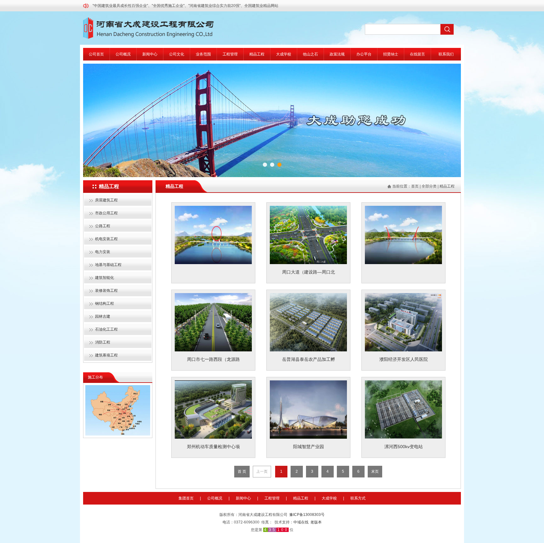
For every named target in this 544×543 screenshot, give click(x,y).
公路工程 (102, 226)
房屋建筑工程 (106, 200)
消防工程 (102, 342)
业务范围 (203, 54)
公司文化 (176, 54)
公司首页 (96, 54)
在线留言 (417, 54)
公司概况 (123, 54)
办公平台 (363, 54)
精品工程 (256, 54)
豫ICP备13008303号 (307, 514)
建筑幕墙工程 (106, 355)
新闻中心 (149, 54)
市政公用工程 (106, 213)
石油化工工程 (106, 329)
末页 (375, 471)
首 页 (242, 471)
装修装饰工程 (106, 290)
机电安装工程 (106, 239)
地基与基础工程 (108, 265)
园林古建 (102, 316)
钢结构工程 (104, 303)
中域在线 (301, 522)
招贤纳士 (390, 54)
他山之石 (310, 54)
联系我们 (446, 54)
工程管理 (230, 54)
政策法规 (337, 54)
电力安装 (102, 252)
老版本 (316, 522)
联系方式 (358, 498)
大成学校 (283, 54)
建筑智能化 (104, 277)
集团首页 (186, 498)
